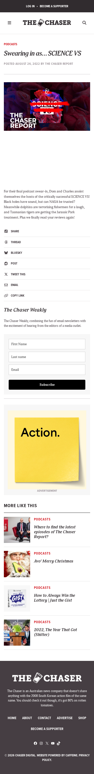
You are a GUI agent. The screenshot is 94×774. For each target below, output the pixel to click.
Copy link (17, 295)
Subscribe (47, 385)
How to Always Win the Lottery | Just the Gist (54, 598)
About (27, 718)
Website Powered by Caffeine (57, 755)
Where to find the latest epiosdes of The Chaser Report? (54, 532)
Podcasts (10, 44)
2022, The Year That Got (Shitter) (55, 632)
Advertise (65, 718)
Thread (15, 242)
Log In (30, 6)
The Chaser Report (59, 63)
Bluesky (16, 252)
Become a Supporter (54, 6)
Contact (44, 718)
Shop (82, 718)
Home (12, 718)
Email (14, 285)
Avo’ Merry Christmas (53, 561)
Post (13, 263)
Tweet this (17, 274)
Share (14, 231)
